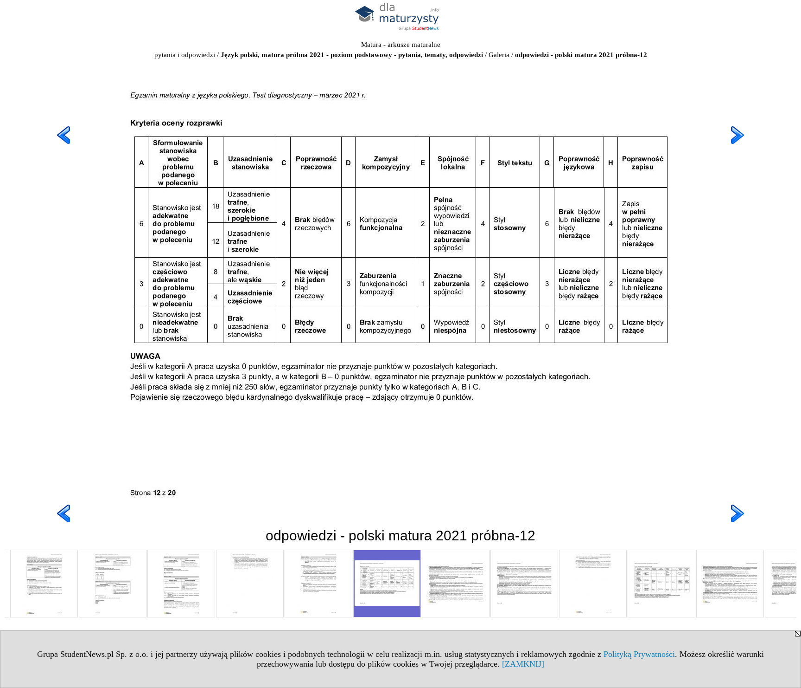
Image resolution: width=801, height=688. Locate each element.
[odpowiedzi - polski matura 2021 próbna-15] (592, 583)
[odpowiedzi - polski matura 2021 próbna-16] (661, 583)
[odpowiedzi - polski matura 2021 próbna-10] (249, 583)
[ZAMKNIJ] (523, 664)
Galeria (499, 54)
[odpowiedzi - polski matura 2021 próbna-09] (181, 583)
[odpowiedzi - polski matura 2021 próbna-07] (44, 583)
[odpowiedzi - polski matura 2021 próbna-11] (318, 583)
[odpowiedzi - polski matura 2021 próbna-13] (455, 583)
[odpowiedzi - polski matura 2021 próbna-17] (730, 583)
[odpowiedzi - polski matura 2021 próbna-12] (387, 583)
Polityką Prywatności (639, 654)
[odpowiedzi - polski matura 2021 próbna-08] (112, 583)
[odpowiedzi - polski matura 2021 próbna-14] (524, 583)
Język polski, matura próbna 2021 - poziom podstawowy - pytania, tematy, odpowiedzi (352, 54)
